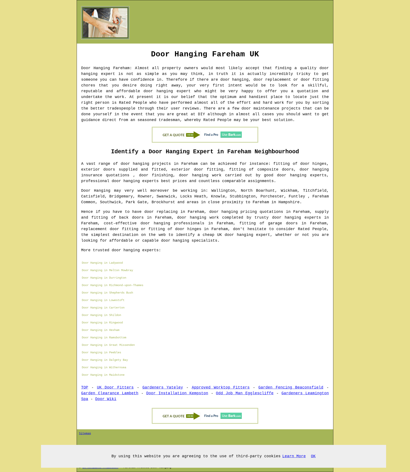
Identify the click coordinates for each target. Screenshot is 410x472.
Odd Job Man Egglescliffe (245, 393)
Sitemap (85, 433)
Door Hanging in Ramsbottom (104, 337)
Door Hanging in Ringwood (102, 322)
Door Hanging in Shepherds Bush (107, 292)
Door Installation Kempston (177, 393)
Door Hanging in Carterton (103, 307)
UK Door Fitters (115, 387)
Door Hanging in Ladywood (102, 262)
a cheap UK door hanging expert (234, 235)
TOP (84, 387)
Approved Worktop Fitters (221, 387)
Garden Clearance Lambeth (109, 393)
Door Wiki (105, 399)
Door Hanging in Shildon (101, 315)
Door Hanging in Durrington (104, 277)
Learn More (294, 456)
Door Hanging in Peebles (101, 352)
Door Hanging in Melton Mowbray (107, 270)
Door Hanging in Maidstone (103, 375)
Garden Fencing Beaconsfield (291, 387)
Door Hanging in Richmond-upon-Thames (112, 285)
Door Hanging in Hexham (100, 330)
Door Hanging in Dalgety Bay (105, 360)
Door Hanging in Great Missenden (108, 345)
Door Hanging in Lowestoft (103, 300)
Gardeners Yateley (162, 387)
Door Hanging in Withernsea (104, 367)
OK (313, 456)
